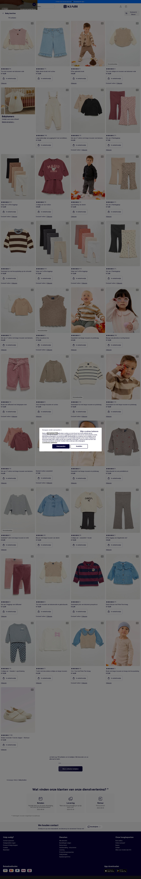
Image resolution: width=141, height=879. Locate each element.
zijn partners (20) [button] (52, 433)
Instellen (79, 446)
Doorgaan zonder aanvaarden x (52, 430)
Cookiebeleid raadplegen (49, 442)
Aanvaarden (60, 446)
